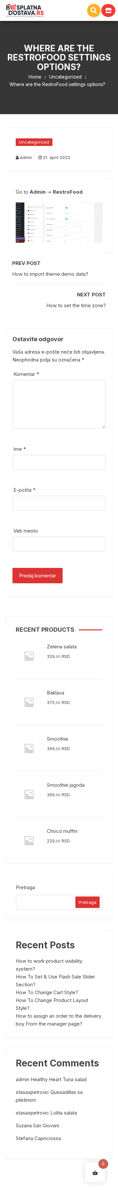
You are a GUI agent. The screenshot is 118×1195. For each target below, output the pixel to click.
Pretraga (25, 887)
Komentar (26, 374)
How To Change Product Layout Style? (52, 1004)
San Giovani (46, 1125)
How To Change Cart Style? (47, 992)
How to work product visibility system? (49, 965)
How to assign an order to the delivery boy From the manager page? (58, 1020)
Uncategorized (34, 142)
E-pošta (24, 490)
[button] (93, 10)
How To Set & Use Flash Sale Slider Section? (55, 981)
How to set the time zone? (76, 305)
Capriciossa (47, 1138)
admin (26, 157)
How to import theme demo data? (50, 274)
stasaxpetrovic (32, 1092)
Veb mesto (25, 531)
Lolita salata (63, 1113)
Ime (19, 449)
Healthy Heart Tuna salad (58, 1079)
